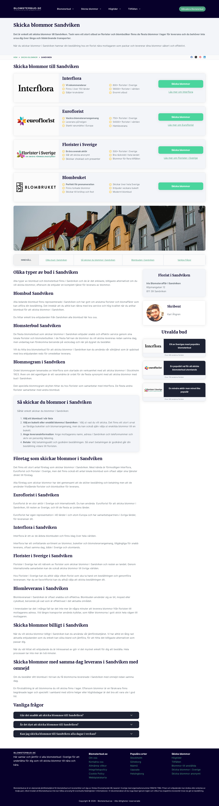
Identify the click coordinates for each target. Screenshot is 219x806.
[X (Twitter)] (196, 57)
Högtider (113, 8)
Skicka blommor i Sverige (186, 769)
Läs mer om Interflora (181, 91)
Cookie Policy (96, 773)
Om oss (93, 757)
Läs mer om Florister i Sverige (181, 157)
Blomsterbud (64, 8)
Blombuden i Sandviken (142, 260)
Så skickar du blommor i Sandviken (98, 260)
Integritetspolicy (98, 769)
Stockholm (136, 757)
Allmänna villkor (98, 765)
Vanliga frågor (184, 260)
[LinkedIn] (205, 57)
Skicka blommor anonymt (186, 773)
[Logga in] (173, 9)
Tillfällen (133, 8)
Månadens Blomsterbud (192, 9)
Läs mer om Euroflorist (181, 124)
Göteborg (135, 761)
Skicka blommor (89, 8)
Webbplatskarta (98, 777)
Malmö (134, 765)
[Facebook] (192, 57)
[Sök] (166, 9)
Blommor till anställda (184, 765)
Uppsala (134, 769)
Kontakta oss (96, 761)
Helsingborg (137, 773)
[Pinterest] (200, 57)
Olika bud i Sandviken (56, 260)
